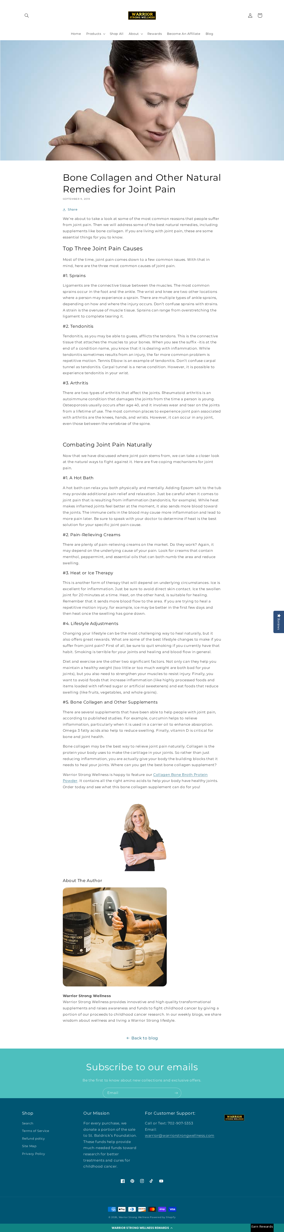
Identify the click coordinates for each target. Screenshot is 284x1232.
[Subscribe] (176, 1093)
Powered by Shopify (162, 1217)
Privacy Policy (33, 1154)
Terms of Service (35, 1131)
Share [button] (72, 209)
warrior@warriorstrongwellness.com (179, 1135)
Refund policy (33, 1138)
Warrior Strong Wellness (134, 1217)
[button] (142, 1228)
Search (27, 1123)
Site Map (29, 1146)
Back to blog (144, 1038)
